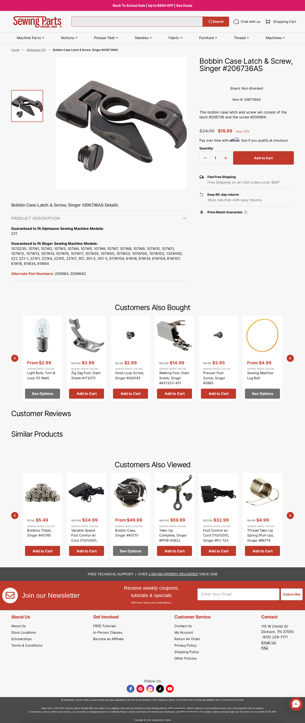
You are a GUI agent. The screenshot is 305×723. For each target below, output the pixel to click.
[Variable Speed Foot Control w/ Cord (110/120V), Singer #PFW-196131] (86, 515)
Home (15, 50)
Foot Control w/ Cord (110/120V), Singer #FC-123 (216, 535)
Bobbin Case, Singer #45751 (126, 533)
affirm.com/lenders (177, 708)
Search (218, 21)
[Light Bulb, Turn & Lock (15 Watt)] (42, 358)
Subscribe (291, 594)
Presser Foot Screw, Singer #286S (214, 378)
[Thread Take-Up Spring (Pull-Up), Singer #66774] (262, 515)
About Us (18, 626)
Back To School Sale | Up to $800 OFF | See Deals (152, 5)
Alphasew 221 (36, 50)
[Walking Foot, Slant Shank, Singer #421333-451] (174, 358)
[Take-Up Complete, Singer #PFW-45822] (174, 515)
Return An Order (187, 639)
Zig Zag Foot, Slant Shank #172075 (85, 375)
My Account (183, 632)
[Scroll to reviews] (246, 78)
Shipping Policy (186, 652)
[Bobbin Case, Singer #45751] (130, 515)
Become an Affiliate (108, 639)
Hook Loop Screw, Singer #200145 (129, 375)
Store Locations (23, 632)
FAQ (264, 647)
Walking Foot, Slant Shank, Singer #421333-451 (174, 378)
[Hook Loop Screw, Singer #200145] (130, 358)
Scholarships (21, 639)
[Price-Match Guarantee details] (245, 212)
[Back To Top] (298, 716)
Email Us (268, 642)
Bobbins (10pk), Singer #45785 (39, 533)
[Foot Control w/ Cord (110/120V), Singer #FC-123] (218, 515)
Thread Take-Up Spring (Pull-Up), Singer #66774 (260, 535)
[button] (279, 22)
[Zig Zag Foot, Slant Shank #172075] (86, 358)
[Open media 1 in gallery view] (176, 67)
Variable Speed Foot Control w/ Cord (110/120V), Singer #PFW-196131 (84, 540)
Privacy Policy (185, 645)
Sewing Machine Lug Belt (260, 375)
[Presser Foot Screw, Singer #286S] (218, 358)
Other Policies (185, 658)
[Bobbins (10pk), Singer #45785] (42, 515)
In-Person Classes (107, 632)
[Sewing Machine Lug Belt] (262, 358)
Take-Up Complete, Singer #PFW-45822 (173, 535)
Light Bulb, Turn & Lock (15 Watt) (41, 375)
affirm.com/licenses (189, 711)
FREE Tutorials (104, 626)
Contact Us (183, 626)
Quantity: (206, 148)
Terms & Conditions (26, 645)
